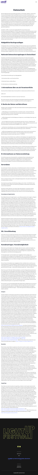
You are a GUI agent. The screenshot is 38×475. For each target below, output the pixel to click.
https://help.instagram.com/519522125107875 (10, 338)
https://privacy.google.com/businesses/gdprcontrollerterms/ (13, 408)
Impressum (19, 465)
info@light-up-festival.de (13, 458)
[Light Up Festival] (4, 2)
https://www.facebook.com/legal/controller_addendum (12, 325)
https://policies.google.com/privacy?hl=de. (9, 412)
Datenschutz (19, 467)
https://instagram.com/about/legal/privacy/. (24, 341)
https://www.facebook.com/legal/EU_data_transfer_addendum (13, 337)
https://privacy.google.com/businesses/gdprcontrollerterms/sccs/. (14, 410)
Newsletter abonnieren (24, 458)
